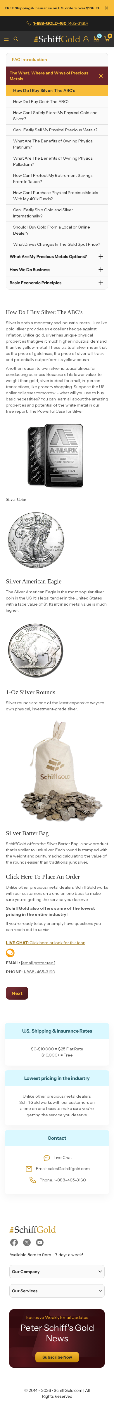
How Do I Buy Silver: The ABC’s (44, 90)
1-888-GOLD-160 (60, 23)
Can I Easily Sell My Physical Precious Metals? (55, 130)
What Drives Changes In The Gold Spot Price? (56, 244)
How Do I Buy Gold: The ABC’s (41, 101)
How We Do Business (30, 269)
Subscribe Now (57, 1357)
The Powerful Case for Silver (56, 411)
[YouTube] (39, 1242)
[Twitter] (27, 1242)
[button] (57, 1271)
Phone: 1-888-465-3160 (63, 1180)
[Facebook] (14, 1242)
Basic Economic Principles (35, 282)
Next (17, 993)
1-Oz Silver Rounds (30, 692)
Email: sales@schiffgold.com (63, 1168)
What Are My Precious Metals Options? (48, 256)
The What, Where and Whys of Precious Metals (49, 75)
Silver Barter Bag (27, 833)
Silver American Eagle (33, 581)
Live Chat (63, 1157)
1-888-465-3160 (39, 972)
